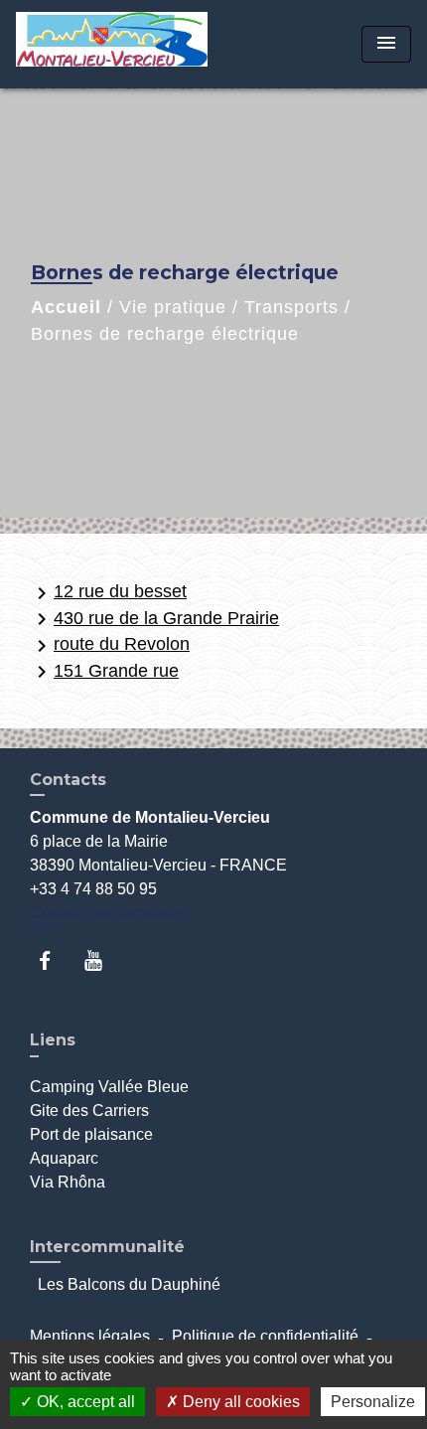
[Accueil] (112, 44)
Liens (52, 1040)
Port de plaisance (91, 1134)
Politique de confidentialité (265, 1336)
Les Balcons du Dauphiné (129, 1284)
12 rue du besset (108, 592)
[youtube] (102, 960)
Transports (291, 307)
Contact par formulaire (108, 912)
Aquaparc (64, 1158)
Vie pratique (172, 307)
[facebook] (54, 960)
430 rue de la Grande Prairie (154, 619)
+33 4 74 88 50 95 (93, 888)
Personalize (373, 1401)
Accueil (66, 307)
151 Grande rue (104, 672)
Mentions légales (90, 1336)
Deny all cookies (239, 1401)
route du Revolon (110, 645)
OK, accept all (84, 1401)
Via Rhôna (67, 1182)
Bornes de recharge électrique (165, 334)
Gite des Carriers (89, 1110)
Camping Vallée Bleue (109, 1086)
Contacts (68, 779)
